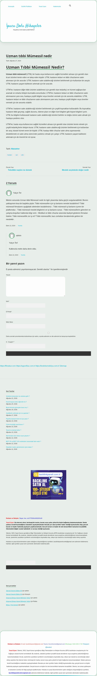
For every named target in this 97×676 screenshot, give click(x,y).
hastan (9, 155)
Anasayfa (11, 6)
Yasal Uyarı (42, 6)
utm (22, 155)
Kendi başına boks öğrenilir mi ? (16, 402)
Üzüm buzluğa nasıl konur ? (15, 424)
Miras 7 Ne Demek (12, 605)
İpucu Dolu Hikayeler (23, 26)
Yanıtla (20, 226)
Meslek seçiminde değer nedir (75, 170)
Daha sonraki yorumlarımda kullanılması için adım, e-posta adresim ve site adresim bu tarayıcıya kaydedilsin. (41, 336)
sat (17, 155)
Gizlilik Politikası (26, 6)
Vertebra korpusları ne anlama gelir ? (18, 396)
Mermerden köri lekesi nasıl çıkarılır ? (18, 436)
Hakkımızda (57, 6)
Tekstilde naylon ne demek (20, 170)
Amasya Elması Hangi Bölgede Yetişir (18, 598)
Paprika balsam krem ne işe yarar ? (17, 419)
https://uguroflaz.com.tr (25, 366)
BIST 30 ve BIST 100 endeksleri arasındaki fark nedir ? (23, 441)
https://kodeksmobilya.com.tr (47, 366)
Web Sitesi (9, 322)
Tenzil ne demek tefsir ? (13, 430)
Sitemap (63, 366)
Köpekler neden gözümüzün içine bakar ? (19, 447)
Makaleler (15, 149)
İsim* (7, 301)
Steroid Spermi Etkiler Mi (14, 591)
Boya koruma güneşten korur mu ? (17, 407)
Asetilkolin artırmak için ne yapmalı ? (17, 413)
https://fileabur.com (8, 366)
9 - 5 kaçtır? (10, 342)
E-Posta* (9, 312)
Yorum (8, 275)
